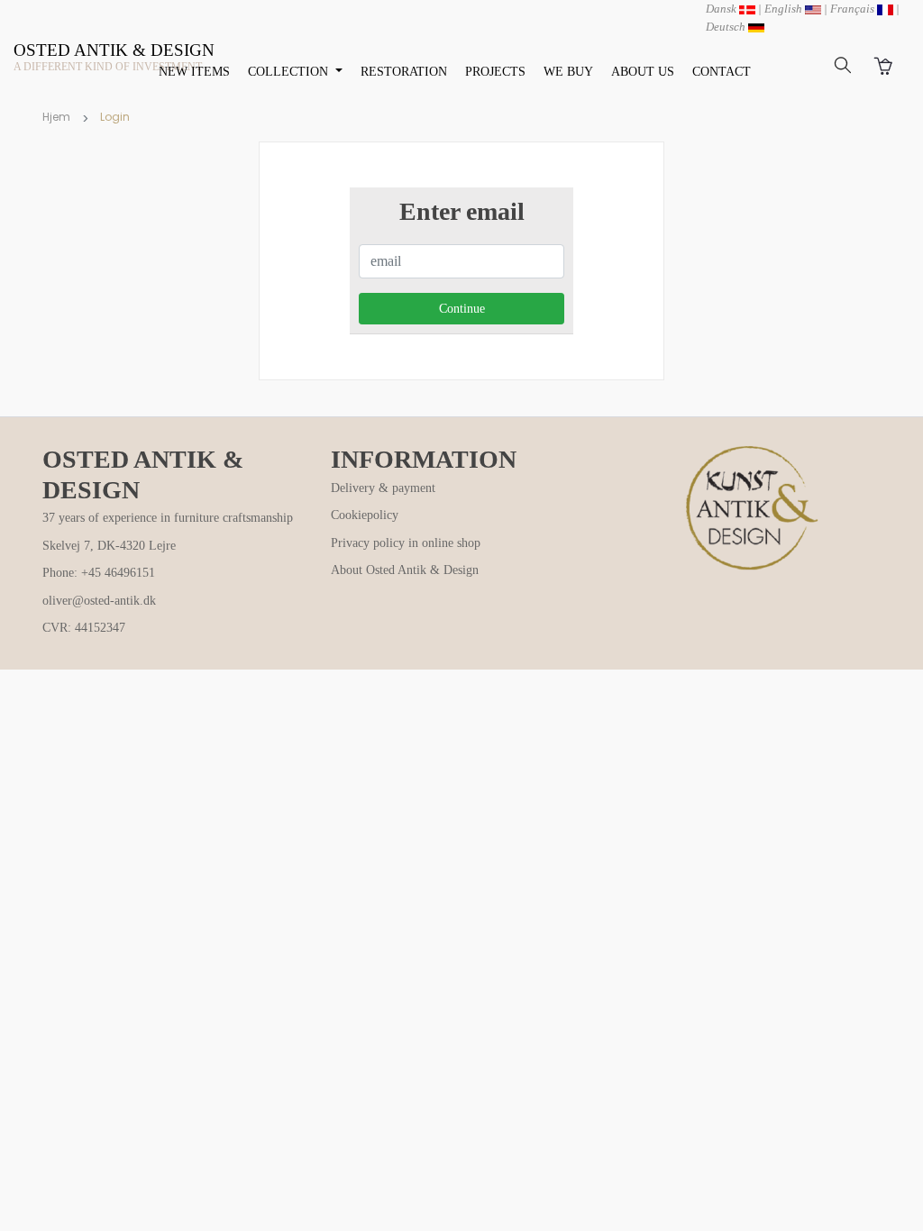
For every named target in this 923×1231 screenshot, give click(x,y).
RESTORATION (404, 71)
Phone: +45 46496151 (98, 572)
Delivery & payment (383, 488)
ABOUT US (642, 71)
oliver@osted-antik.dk (99, 600)
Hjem (56, 116)
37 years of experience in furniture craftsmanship (167, 517)
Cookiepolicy (364, 515)
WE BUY (568, 71)
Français (853, 8)
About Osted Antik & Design (405, 570)
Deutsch (727, 26)
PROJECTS (495, 71)
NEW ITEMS (194, 71)
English (784, 8)
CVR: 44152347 (83, 627)
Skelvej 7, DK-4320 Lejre (109, 545)
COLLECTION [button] (290, 71)
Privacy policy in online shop (405, 543)
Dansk (722, 8)
